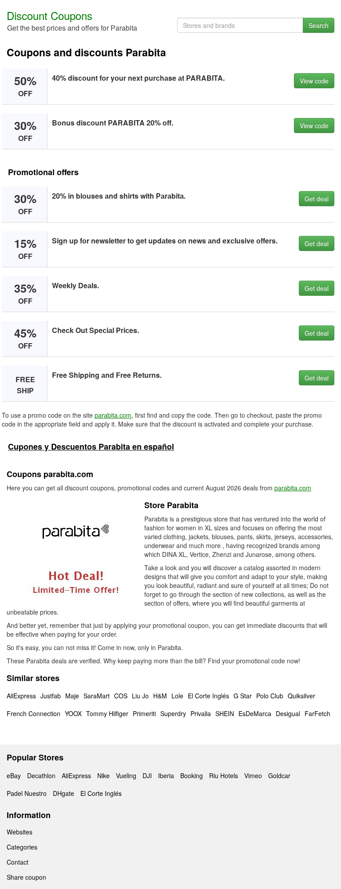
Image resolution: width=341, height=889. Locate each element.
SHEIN (224, 713)
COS (120, 695)
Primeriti (144, 713)
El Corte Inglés (208, 695)
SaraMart (96, 695)
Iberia (166, 775)
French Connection (33, 713)
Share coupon (26, 877)
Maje (72, 695)
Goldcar (279, 775)
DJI (147, 775)
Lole (177, 695)
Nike (103, 775)
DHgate (63, 793)
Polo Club (269, 695)
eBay (14, 775)
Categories (22, 846)
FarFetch (317, 713)
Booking (191, 775)
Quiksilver (301, 695)
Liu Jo (140, 695)
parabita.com (113, 415)
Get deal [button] (317, 198)
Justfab (50, 695)
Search (319, 25)
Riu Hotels (223, 775)
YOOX (73, 713)
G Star (243, 695)
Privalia (200, 713)
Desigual (288, 713)
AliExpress (21, 695)
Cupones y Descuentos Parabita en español (91, 446)
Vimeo (253, 775)
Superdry (173, 713)
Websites (19, 831)
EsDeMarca (254, 713)
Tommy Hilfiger (107, 713)
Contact (17, 862)
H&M (160, 695)
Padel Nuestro (27, 793)
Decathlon (41, 775)
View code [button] (314, 80)
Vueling (126, 775)
